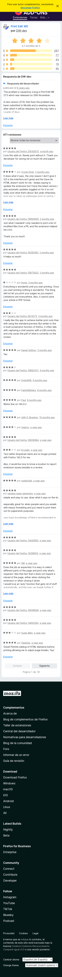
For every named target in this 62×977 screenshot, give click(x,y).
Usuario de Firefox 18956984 (23, 440)
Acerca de (10, 713)
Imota (24, 282)
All (5, 813)
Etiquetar (8, 125)
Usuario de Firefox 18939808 (23, 610)
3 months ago (35, 282)
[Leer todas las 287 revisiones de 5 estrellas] (31, 50)
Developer (10, 880)
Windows (9, 783)
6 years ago (23, 87)
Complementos (13, 707)
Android (8, 801)
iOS (5, 795)
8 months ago (44, 390)
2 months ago (42, 172)
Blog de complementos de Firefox (25, 719)
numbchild (26, 480)
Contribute (10, 874)
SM (23, 563)
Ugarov (25, 427)
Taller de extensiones (17, 725)
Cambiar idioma (11, 959)
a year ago (36, 427)
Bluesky (8, 915)
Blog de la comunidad (17, 743)
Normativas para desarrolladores (24, 737)
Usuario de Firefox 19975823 (22, 272)
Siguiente (44, 665)
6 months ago (40, 380)
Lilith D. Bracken (29, 417)
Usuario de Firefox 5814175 (22, 316)
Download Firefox (15, 777)
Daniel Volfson (28, 350)
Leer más (8, 118)
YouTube (9, 903)
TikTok (7, 909)
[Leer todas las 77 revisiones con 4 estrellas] (31, 55)
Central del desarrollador (19, 731)
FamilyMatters (28, 390)
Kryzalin (25, 450)
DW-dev (21, 30)
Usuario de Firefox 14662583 (22, 623)
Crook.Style (27, 172)
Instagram (9, 897)
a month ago (46, 151)
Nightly (8, 829)
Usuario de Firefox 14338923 (22, 553)
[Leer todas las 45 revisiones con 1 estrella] (31, 68)
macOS (8, 789)
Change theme (11, 965)
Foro (6, 749)
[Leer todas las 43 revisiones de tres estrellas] (31, 59)
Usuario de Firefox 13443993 (22, 540)
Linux (6, 807)
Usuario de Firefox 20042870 (23, 151)
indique (25, 939)
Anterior (17, 665)
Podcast (8, 920)
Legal (35, 933)
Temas (34, 17)
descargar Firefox (30, 7)
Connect (8, 868)
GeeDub (25, 642)
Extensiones (20, 17)
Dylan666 (26, 380)
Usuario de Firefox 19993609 (23, 219)
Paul (23, 400)
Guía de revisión (13, 760)
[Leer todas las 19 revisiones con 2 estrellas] (31, 64)
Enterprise (9, 852)
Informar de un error (16, 755)
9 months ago (34, 400)
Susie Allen (27, 633)
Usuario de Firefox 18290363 (22, 252)
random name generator (20, 493)
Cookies (23, 933)
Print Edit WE (19, 26)
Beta (6, 835)
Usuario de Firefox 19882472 (22, 370)
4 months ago (47, 370)
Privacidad (8, 933)
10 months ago (47, 417)
